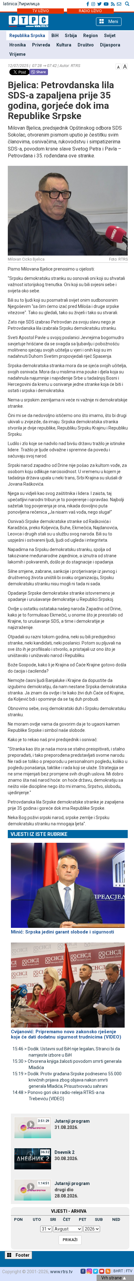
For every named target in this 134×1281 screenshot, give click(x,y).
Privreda (41, 44)
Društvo (86, 44)
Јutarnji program (72, 1121)
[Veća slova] (125, 66)
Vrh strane (112, 1277)
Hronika (17, 44)
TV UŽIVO (40, 11)
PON (18, 1219)
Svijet (110, 35)
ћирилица (29, 3)
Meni (112, 21)
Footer (22, 1255)
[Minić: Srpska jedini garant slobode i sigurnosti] (68, 882)
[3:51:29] (33, 1127)
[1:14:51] (33, 1189)
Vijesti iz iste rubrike (39, 834)
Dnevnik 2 (64, 1152)
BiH (55, 35)
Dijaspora (110, 44)
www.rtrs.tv (61, 1271)
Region (90, 35)
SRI (53, 1219)
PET (82, 1219)
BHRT (118, 1271)
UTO (37, 1219)
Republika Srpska (27, 35)
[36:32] (33, 1158)
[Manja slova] (118, 66)
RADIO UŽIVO (90, 11)
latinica (10, 3)
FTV (129, 1271)
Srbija (71, 35)
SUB (99, 1219)
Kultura (63, 44)
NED (116, 1219)
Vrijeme (17, 54)
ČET (66, 1219)
